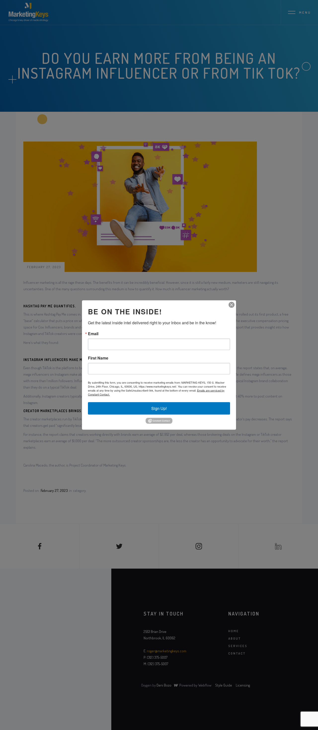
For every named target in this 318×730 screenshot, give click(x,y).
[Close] (232, 305)
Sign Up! (159, 408)
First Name (98, 358)
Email (93, 334)
